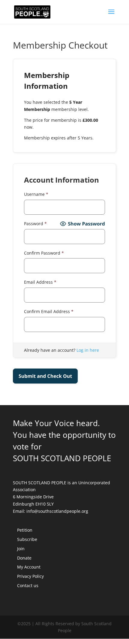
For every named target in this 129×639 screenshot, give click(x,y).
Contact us (27, 585)
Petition (24, 530)
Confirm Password (44, 253)
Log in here (87, 350)
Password (35, 223)
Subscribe (27, 539)
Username (36, 194)
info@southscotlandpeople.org (57, 511)
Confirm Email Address (49, 311)
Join (21, 548)
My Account (28, 567)
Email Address (40, 282)
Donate (24, 558)
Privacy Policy (30, 576)
